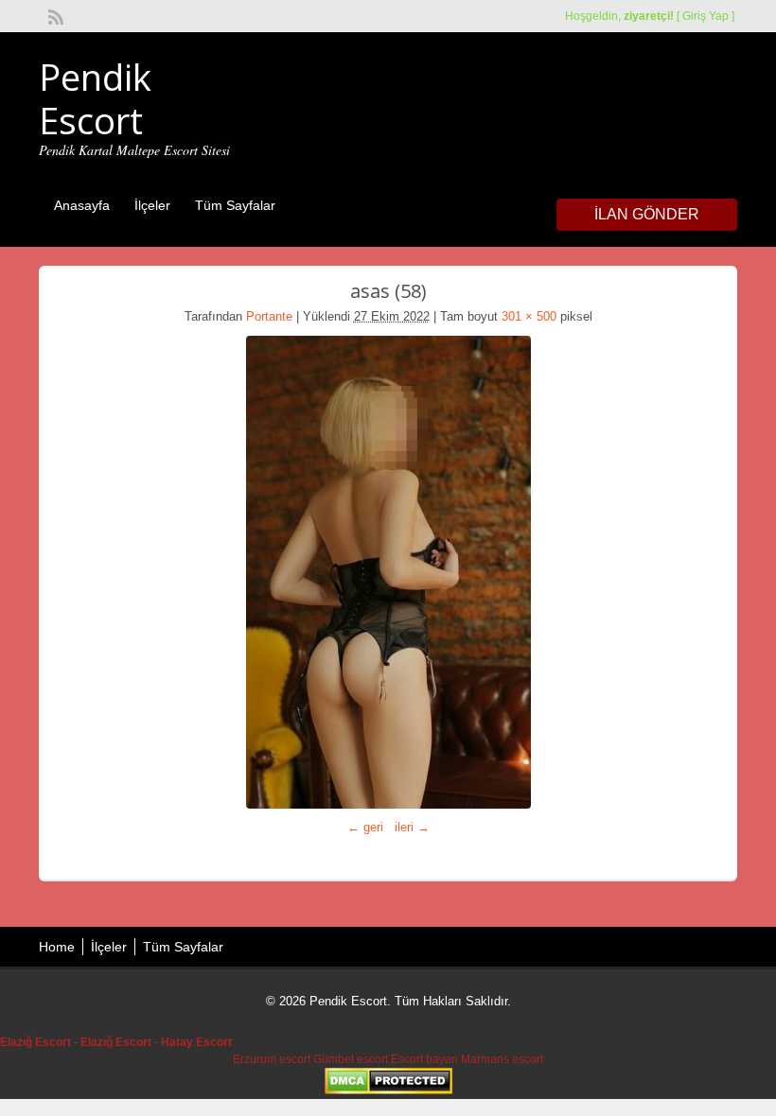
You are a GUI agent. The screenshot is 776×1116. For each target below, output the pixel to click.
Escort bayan (424, 1059)
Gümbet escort (350, 1059)
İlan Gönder (646, 214)
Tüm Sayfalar (235, 205)
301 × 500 (529, 316)
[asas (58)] (388, 572)
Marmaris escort (502, 1059)
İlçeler (152, 205)
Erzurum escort (271, 1059)
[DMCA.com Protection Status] (388, 1090)
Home (57, 946)
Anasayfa (82, 205)
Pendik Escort (95, 98)
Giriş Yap (705, 16)
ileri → (412, 827)
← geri (365, 827)
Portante (269, 316)
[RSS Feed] (54, 15)
